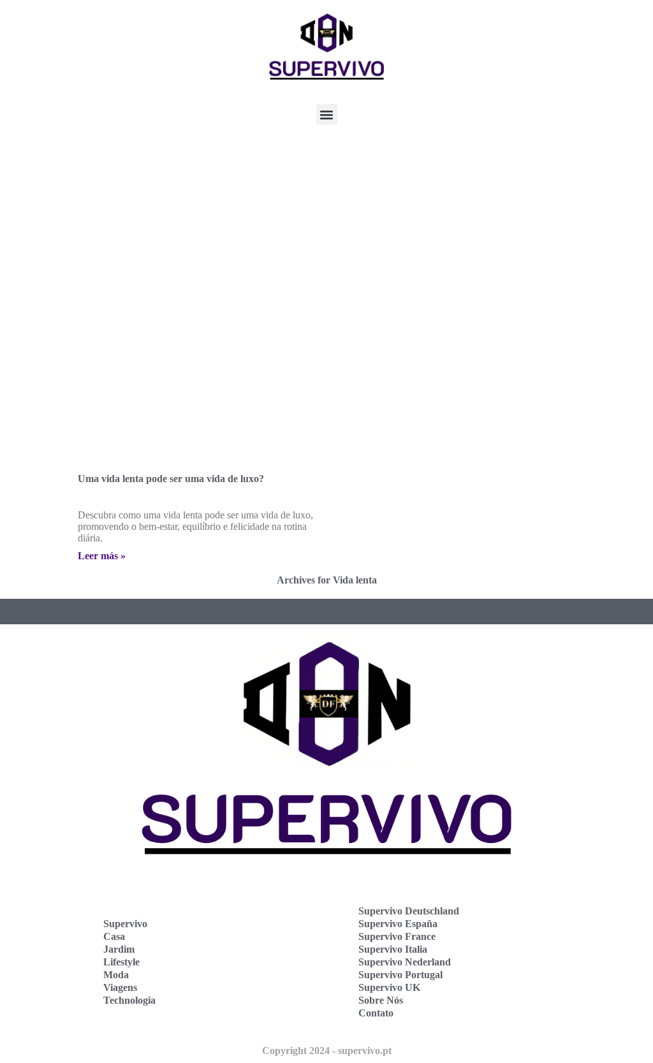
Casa (114, 936)
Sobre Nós (380, 1000)
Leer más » (102, 555)
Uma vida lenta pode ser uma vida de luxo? (171, 478)
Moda (116, 974)
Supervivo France (397, 936)
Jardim (119, 949)
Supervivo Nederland (404, 962)
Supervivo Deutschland (408, 910)
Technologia (129, 1000)
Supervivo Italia (392, 949)
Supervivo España (397, 923)
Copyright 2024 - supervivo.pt (327, 1050)
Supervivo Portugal (400, 974)
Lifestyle (121, 962)
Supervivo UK (389, 987)
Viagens (120, 987)
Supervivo (125, 923)
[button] (326, 114)
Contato (375, 1013)
